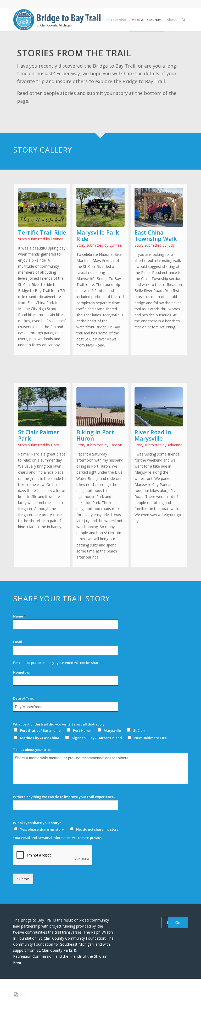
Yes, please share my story (42, 829)
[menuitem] (92, 19)
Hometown (22, 672)
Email (19, 642)
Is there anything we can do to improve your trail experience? (64, 797)
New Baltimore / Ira (150, 737)
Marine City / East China (39, 737)
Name (19, 616)
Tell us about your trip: (32, 749)
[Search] (183, 19)
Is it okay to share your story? (37, 823)
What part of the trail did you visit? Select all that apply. (59, 724)
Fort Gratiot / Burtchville (40, 730)
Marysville (112, 730)
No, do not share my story (97, 829)
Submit (23, 878)
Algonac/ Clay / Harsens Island (96, 737)
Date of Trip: (23, 698)
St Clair (139, 730)
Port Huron (82, 730)
